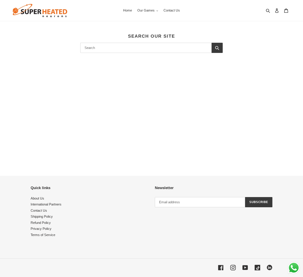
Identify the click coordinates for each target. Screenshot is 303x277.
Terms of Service (43, 235)
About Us (37, 198)
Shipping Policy (42, 216)
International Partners (46, 204)
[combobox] (146, 48)
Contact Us (39, 210)
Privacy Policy (41, 229)
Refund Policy (41, 223)
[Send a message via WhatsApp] (294, 268)
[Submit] (217, 48)
